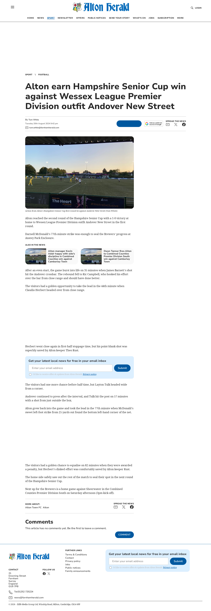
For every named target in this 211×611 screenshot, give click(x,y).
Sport (28, 74)
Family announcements (77, 571)
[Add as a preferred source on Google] (153, 124)
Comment (124, 534)
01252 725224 (25, 591)
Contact (69, 557)
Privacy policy (72, 561)
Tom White (34, 119)
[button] (12, 7)
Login (198, 8)
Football (43, 74)
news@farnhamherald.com (29, 597)
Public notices (72, 567)
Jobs (67, 564)
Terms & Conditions (76, 554)
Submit (122, 368)
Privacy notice (89, 374)
